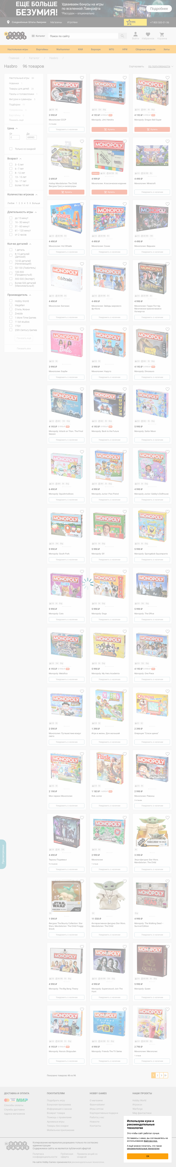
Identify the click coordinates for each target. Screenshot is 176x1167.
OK (147, 1156)
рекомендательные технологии (143, 1148)
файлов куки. (151, 1141)
